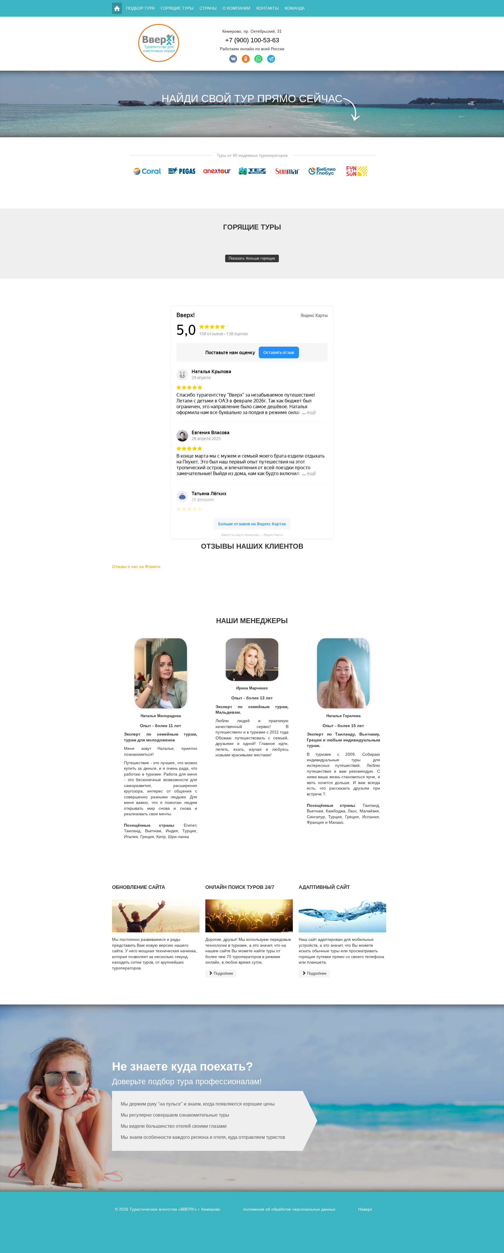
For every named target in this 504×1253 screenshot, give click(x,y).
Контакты (267, 8)
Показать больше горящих (252, 258)
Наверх (365, 1209)
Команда (294, 8)
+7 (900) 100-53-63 (252, 40)
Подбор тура (140, 8)
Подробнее (223, 973)
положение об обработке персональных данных (289, 1209)
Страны (208, 8)
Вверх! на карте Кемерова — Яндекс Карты (252, 534)
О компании (236, 8)
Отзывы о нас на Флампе (136, 566)
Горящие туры (177, 8)
